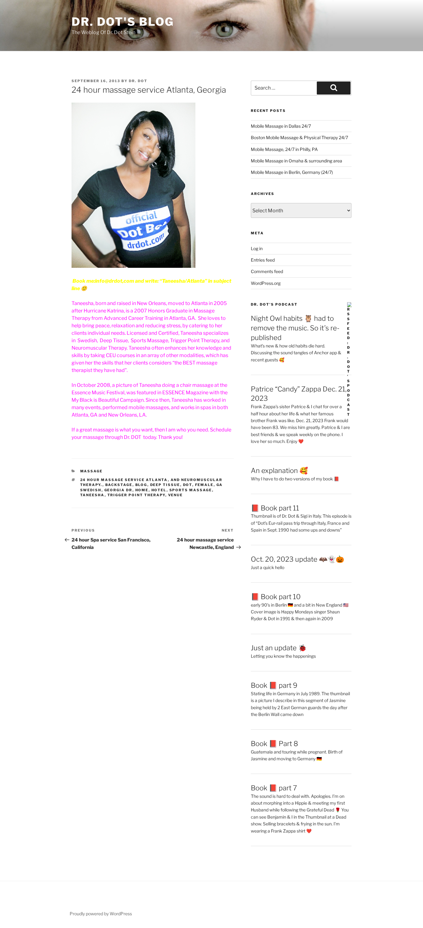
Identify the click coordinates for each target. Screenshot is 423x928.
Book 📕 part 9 (274, 685)
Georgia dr (118, 490)
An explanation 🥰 (279, 470)
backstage (119, 485)
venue (175, 495)
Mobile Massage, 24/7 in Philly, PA (284, 149)
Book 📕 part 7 (274, 788)
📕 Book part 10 (276, 597)
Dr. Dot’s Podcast (274, 304)
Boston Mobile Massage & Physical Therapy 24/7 (299, 137)
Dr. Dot (138, 81)
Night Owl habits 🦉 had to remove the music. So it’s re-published (295, 328)
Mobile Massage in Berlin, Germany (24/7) (292, 172)
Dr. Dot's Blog (123, 22)
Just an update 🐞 (279, 648)
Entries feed (263, 260)
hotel (159, 490)
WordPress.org (266, 283)
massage (91, 471)
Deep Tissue (165, 485)
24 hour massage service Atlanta (124, 480)
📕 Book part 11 (275, 508)
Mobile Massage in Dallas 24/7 (281, 126)
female (204, 485)
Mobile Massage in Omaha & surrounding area (296, 160)
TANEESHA (92, 495)
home (142, 490)
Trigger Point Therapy (136, 495)
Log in (257, 248)
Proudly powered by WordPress (101, 913)
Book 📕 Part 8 (274, 744)
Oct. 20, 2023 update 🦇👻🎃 (297, 559)
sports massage (190, 490)
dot (187, 485)
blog (141, 485)
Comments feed (267, 271)
